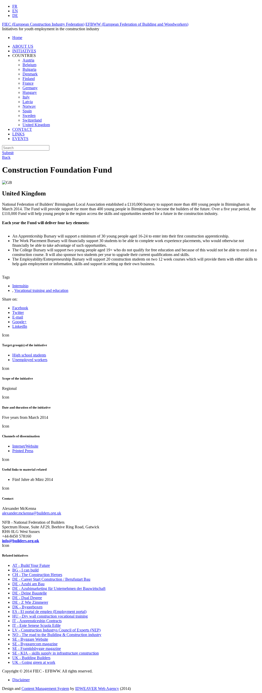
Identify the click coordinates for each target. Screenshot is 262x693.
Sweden (29, 115)
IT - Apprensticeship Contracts (37, 621)
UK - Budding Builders (31, 658)
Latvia (28, 102)
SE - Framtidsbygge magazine (36, 648)
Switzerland (32, 120)
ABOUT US (22, 46)
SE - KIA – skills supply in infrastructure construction (55, 653)
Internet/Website (25, 446)
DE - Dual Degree (27, 598)
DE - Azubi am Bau (28, 584)
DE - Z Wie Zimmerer (30, 602)
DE (15, 15)
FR (14, 6)
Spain (27, 111)
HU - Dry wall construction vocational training (50, 616)
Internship (20, 286)
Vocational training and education (41, 290)
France (28, 83)
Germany (30, 88)
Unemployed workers (29, 360)
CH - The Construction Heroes (37, 574)
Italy (26, 97)
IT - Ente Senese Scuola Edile (36, 625)
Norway (29, 106)
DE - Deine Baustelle (29, 593)
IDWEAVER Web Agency (97, 688)
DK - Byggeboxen (27, 607)
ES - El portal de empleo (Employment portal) (49, 611)
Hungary (30, 92)
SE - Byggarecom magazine (35, 644)
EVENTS (20, 138)
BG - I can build (25, 570)
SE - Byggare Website (30, 639)
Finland (29, 78)
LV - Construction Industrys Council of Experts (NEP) (56, 630)
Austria (28, 60)
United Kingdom (36, 125)
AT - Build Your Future (31, 565)
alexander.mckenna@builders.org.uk (31, 513)
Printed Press (22, 451)
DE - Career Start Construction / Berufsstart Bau (51, 579)
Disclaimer (21, 680)
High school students (29, 355)
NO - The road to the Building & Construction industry (56, 634)
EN (15, 11)
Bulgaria (29, 69)
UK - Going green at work (33, 662)
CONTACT (22, 129)
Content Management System (45, 688)
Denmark (30, 74)
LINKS (18, 134)
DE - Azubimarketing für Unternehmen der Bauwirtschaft (58, 588)
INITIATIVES (24, 51)
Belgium (29, 65)
